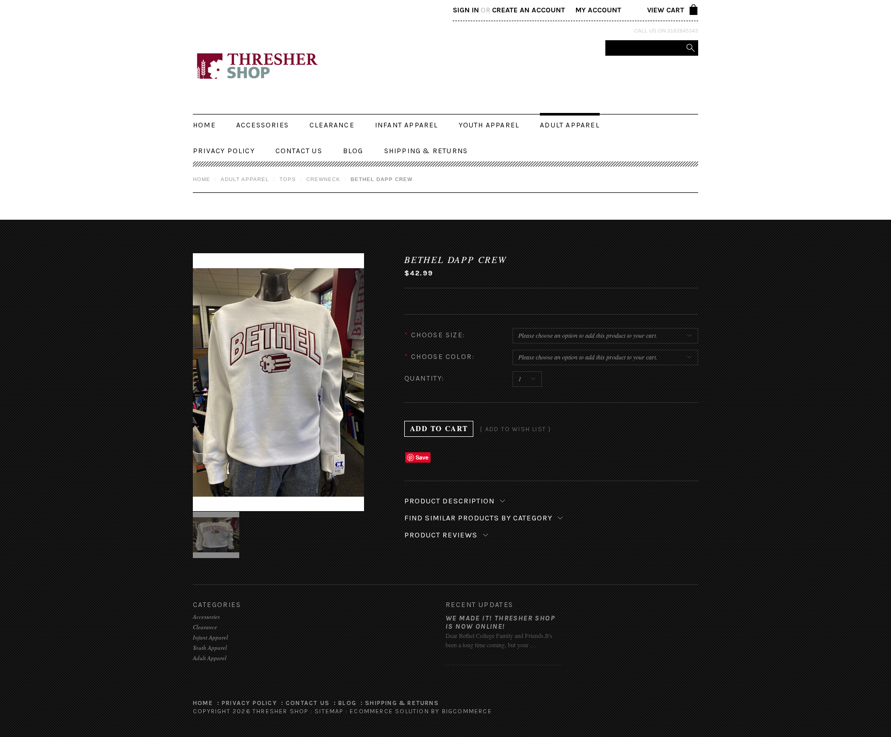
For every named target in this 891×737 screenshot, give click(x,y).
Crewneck (323, 179)
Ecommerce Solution (389, 711)
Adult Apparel (570, 125)
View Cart (665, 10)
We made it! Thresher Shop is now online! (500, 622)
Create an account (528, 10)
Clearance (331, 125)
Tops (287, 179)
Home (201, 179)
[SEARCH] (690, 48)
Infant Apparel (406, 125)
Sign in (466, 10)
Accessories (262, 125)
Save (422, 457)
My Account (598, 10)
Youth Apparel (489, 125)
